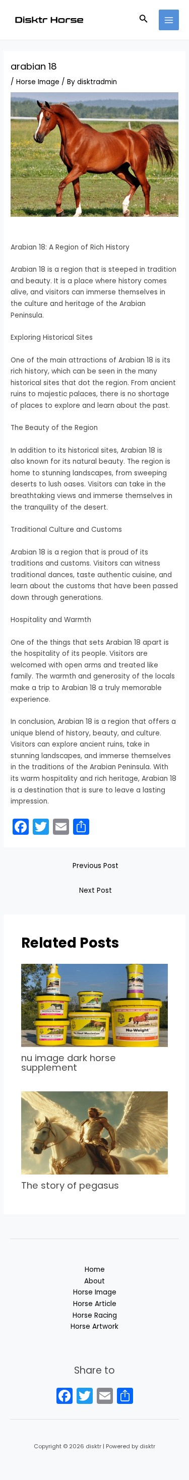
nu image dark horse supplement (68, 1062)
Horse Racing (95, 1315)
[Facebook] (64, 1397)
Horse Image (37, 82)
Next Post (95, 890)
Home (95, 1269)
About (94, 1281)
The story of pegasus (70, 1185)
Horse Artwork (94, 1326)
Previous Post (95, 866)
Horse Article (94, 1304)
